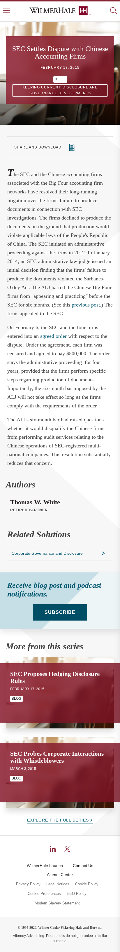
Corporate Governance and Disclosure (47, 553)
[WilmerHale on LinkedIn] (53, 849)
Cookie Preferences (44, 894)
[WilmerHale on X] (67, 849)
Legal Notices (57, 884)
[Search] (113, 11)
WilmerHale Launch (45, 865)
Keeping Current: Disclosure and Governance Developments (60, 90)
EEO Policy (77, 894)
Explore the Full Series (58, 820)
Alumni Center (60, 874)
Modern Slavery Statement (57, 903)
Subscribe (60, 612)
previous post (86, 305)
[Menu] (6, 11)
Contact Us (83, 865)
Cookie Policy (86, 884)
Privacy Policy (28, 884)
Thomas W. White (35, 502)
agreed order (53, 336)
